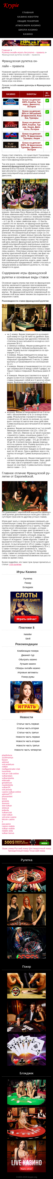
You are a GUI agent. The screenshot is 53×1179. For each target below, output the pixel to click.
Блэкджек (28, 587)
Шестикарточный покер (40, 848)
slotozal (5, 808)
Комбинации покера (27, 651)
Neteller (28, 634)
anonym (5, 803)
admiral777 (7, 794)
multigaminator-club (11, 769)
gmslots (5, 801)
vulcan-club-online (10, 774)
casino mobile (8, 826)
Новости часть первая (28, 737)
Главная (28, 12)
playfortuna (7, 755)
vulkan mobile (8, 828)
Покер (28, 583)
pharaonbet (7, 796)
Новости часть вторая (28, 741)
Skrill (27, 638)
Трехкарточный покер (18, 851)
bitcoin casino (8, 819)
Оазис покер (8, 848)
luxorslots (6, 771)
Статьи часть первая (28, 724)
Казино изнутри (27, 17)
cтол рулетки (15, 564)
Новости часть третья (27, 745)
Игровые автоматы (28, 672)
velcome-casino (9, 817)
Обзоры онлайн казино (27, 668)
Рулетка (28, 578)
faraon (5, 760)
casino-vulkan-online (11, 792)
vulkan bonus (8, 833)
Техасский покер (37, 851)
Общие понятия (28, 21)
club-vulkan (7, 815)
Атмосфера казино (28, 25)
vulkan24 (6, 787)
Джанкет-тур (27, 655)
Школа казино (28, 29)
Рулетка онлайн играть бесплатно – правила (23, 52)
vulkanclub (7, 812)
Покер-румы (27, 677)
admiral (5, 762)
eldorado (6, 780)
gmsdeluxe (7, 783)
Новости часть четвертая (27, 750)
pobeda (5, 810)
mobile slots (7, 831)
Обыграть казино (28, 659)
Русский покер (21, 848)
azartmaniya (7, 757)
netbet (5, 767)
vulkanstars (7, 776)
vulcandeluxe (8, 764)
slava (4, 799)
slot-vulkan (7, 806)
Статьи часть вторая (28, 728)
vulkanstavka (8, 778)
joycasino (6, 824)
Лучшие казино (28, 664)
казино (28, 34)
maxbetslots (7, 785)
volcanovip (7, 790)
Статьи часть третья (28, 732)
